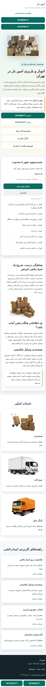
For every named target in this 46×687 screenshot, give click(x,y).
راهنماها (32, 669)
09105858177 (23, 20)
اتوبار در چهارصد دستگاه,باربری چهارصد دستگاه (24, 219)
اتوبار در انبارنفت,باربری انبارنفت (30, 213)
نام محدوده (38, 173)
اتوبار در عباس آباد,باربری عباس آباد (29, 242)
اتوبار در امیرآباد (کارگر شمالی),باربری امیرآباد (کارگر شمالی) (25, 206)
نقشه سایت (40, 669)
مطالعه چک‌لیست (36, 645)
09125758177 (23, 26)
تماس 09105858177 (23, 115)
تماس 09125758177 (23, 122)
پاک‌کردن (23, 193)
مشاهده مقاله (37, 624)
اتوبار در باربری (36, 231)
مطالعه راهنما (37, 599)
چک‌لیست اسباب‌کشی (23, 13)
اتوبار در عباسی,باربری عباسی (31, 248)
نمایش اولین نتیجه (23, 186)
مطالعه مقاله (38, 574)
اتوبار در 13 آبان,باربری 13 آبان (31, 236)
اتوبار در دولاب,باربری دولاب (31, 225)
